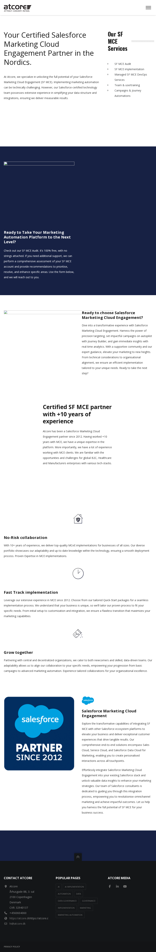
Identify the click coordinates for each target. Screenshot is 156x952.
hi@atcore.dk (17, 923)
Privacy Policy (12, 946)
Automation (64, 893)
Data (78, 893)
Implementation (66, 908)
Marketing (85, 908)
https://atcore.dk (20, 918)
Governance (89, 901)
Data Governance (67, 901)
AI (59, 886)
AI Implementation (74, 886)
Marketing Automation (70, 915)
